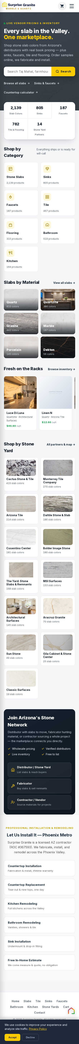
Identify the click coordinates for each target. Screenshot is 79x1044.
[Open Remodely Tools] (71, 1010)
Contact (39, 1012)
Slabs (27, 1001)
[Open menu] (71, 6)
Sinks (48, 1001)
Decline (30, 1037)
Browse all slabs (15, 83)
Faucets (62, 1001)
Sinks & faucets (45, 83)
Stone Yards (50, 1006)
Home (15, 1001)
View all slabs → (64, 282)
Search (66, 71)
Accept (12, 1037)
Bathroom (16, 1006)
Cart (66, 1006)
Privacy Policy (38, 1028)
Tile (38, 1001)
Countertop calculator (19, 92)
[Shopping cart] (62, 6)
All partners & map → (61, 444)
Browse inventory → (61, 369)
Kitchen (32, 1006)
